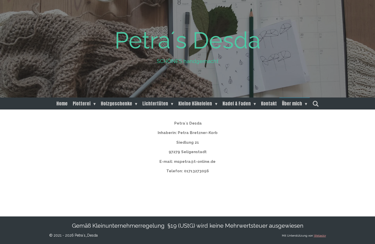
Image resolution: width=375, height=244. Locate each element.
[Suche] (315, 103)
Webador (320, 235)
